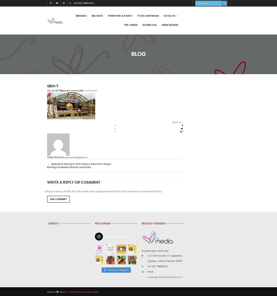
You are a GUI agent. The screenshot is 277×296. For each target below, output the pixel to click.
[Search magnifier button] (224, 3)
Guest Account (72, 90)
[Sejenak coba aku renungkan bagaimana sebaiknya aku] (110, 249)
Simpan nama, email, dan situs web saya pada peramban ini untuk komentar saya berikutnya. (103, 191)
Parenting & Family (120, 15)
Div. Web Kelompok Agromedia (82, 292)
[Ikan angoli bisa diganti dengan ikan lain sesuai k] (110, 260)
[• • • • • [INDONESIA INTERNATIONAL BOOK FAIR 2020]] (121, 249)
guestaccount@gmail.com (76, 157)
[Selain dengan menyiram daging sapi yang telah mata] (132, 260)
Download (150, 25)
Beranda (81, 15)
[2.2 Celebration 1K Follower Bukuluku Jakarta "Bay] (99, 249)
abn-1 (52, 86)
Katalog (169, 15)
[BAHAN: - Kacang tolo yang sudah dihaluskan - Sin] (99, 260)
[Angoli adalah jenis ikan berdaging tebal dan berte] (121, 260)
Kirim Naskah (170, 25)
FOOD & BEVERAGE (148, 15)
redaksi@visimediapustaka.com (165, 277)
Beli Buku (97, 15)
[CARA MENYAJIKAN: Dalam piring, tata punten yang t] (132, 249)
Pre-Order (131, 25)
